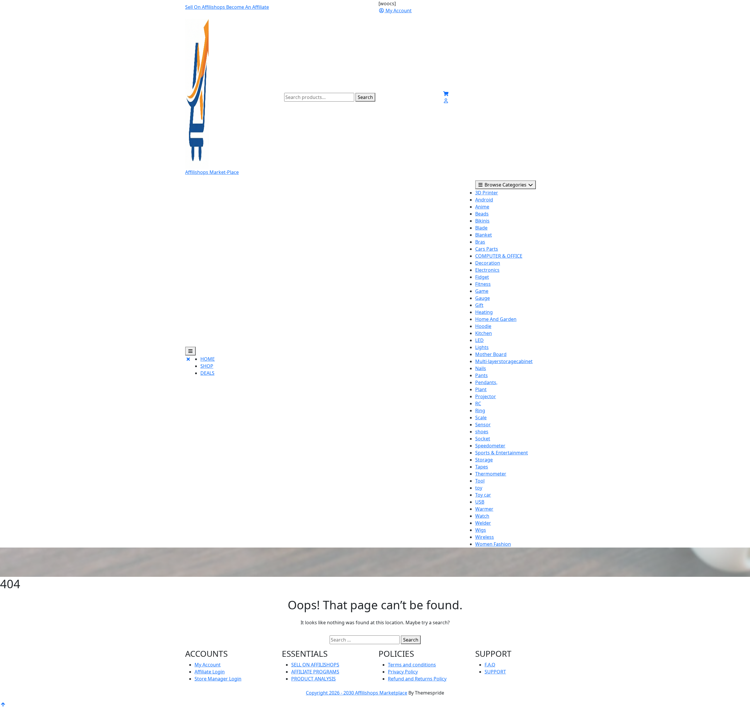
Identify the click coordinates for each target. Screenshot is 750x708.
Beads (482, 214)
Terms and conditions (412, 664)
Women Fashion (493, 544)
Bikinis (482, 221)
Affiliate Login (210, 671)
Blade (481, 228)
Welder (483, 523)
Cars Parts (486, 249)
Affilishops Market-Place (212, 172)
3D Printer (486, 192)
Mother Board (491, 354)
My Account (208, 664)
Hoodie (483, 326)
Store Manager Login (218, 678)
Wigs (480, 530)
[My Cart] (446, 93)
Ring (480, 410)
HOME (207, 359)
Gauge (482, 298)
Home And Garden (496, 319)
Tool (480, 481)
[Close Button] (188, 368)
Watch (482, 516)
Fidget (482, 277)
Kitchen (483, 333)
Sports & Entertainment (501, 452)
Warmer (484, 509)
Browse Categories (505, 185)
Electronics (487, 270)
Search (365, 97)
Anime (482, 206)
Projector (485, 396)
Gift (479, 305)
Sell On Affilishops (205, 7)
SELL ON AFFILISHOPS (315, 664)
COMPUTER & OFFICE (498, 256)
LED (479, 340)
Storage (484, 459)
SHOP (206, 366)
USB (479, 502)
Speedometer (490, 445)
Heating (484, 312)
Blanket (483, 235)
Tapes (481, 467)
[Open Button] (190, 351)
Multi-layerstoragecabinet (504, 361)
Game (481, 291)
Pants (481, 375)
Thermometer (490, 474)
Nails (480, 368)
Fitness (483, 284)
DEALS (207, 373)
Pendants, (486, 382)
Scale (481, 417)
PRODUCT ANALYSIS (313, 678)
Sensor (483, 424)
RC (478, 403)
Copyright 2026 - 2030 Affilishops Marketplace (356, 693)
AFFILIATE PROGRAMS (315, 671)
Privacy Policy (403, 671)
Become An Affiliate (247, 7)
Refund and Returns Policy (417, 678)
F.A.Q (490, 664)
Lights (482, 347)
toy (478, 488)
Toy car (483, 495)
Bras (480, 242)
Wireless (484, 537)
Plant (481, 389)
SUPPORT (495, 671)
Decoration (487, 263)
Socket (482, 438)
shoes (481, 431)
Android (484, 199)
